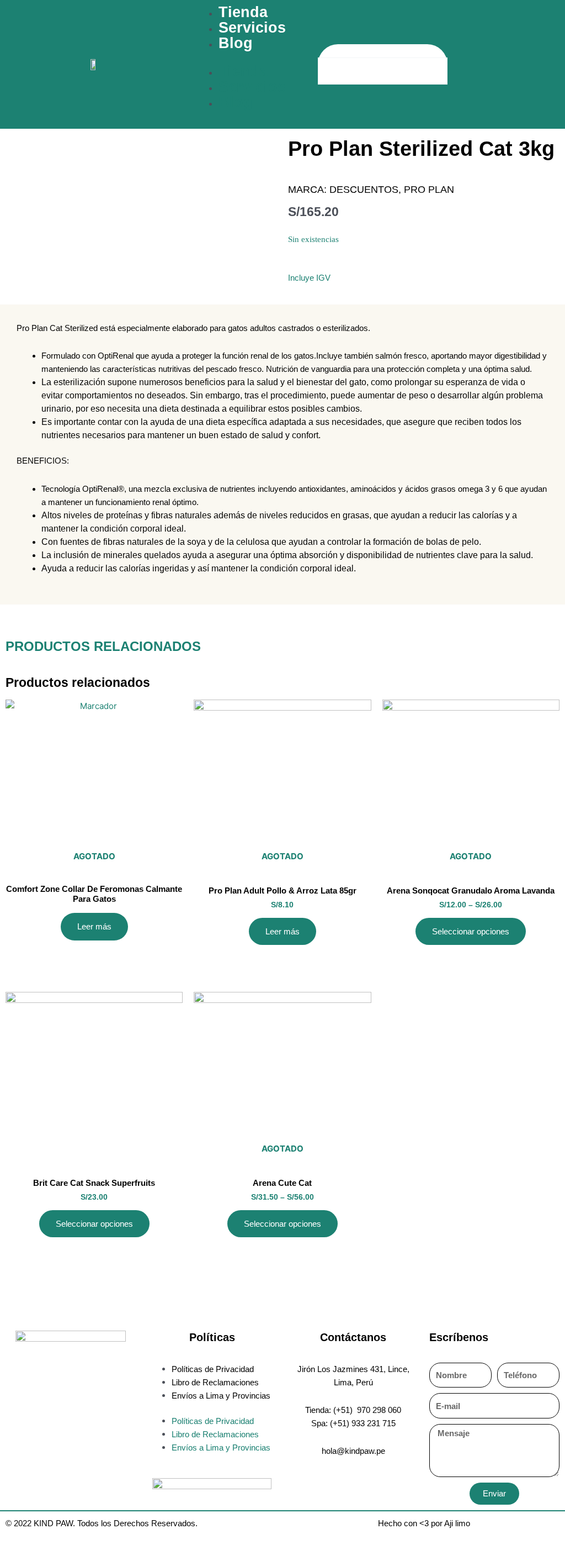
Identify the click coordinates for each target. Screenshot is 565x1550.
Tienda (243, 12)
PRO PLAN (429, 189)
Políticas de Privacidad (213, 1369)
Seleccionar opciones (470, 931)
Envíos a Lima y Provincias (221, 1395)
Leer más (94, 926)
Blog (235, 43)
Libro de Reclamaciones (215, 1382)
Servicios (252, 27)
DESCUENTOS (363, 189)
